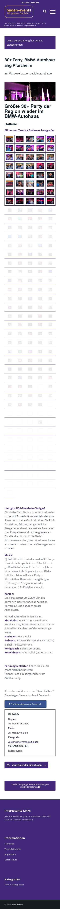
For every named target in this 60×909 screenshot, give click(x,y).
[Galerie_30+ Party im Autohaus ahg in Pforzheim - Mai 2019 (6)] (9, 148)
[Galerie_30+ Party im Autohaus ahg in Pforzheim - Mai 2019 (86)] (9, 289)
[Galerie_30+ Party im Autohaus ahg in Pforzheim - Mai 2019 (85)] (50, 280)
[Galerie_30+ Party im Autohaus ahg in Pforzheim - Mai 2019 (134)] (30, 369)
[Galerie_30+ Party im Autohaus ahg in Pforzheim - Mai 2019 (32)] (20, 192)
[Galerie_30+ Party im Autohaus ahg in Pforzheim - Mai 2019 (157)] (9, 413)
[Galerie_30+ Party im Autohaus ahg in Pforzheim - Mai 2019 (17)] (20, 165)
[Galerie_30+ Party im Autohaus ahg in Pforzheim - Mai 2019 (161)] (50, 413)
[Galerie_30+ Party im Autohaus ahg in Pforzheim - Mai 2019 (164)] (30, 422)
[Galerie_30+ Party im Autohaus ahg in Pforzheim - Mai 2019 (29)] (40, 183)
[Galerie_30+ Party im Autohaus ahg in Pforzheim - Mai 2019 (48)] (30, 218)
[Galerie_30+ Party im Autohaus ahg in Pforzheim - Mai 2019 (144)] (30, 386)
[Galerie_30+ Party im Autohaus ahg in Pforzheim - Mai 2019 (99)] (30, 307)
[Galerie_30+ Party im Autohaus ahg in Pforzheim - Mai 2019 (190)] (40, 466)
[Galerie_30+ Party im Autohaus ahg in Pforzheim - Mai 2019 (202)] (9, 492)
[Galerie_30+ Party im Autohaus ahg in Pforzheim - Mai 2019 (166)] (50, 422)
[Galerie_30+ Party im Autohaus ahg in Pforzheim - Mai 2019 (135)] (40, 369)
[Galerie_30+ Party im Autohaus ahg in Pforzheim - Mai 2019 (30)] (50, 183)
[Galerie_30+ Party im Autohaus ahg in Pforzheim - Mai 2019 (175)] (40, 439)
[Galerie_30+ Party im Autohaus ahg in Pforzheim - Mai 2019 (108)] (20, 324)
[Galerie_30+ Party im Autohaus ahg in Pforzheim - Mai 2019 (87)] (20, 289)
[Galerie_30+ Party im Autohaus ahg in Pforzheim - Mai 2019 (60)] (50, 236)
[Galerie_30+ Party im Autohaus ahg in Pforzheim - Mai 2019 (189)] (30, 466)
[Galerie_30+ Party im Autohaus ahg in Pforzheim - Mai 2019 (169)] (30, 430)
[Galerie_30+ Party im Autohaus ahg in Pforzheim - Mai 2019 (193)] (20, 475)
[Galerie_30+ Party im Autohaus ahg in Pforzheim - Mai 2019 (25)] (50, 174)
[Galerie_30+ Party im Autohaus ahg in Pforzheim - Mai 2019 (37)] (20, 201)
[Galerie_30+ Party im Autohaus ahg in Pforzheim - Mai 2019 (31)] (9, 192)
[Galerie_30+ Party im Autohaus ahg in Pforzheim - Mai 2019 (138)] (20, 377)
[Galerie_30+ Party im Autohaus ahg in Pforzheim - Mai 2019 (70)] (9, 263)
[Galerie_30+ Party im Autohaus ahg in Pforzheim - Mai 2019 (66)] (9, 254)
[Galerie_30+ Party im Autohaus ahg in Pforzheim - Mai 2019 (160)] (40, 413)
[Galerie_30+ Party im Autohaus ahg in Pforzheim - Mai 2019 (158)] (20, 413)
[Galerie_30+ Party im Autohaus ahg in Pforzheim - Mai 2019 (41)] (9, 210)
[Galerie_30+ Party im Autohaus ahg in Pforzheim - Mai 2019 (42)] (20, 210)
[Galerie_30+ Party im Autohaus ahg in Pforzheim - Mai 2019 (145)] (40, 386)
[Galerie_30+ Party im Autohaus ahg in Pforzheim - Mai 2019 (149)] (30, 395)
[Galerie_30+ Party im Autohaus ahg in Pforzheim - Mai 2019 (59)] (40, 236)
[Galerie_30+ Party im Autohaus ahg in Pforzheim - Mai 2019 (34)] (40, 192)
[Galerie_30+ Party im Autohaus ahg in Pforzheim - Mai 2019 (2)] (20, 139)
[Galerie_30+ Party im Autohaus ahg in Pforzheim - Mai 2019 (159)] (30, 413)
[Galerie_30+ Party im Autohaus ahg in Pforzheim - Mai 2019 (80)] (50, 271)
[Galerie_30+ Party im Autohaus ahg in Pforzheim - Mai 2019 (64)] (40, 245)
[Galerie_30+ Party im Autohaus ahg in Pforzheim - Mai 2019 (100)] (40, 307)
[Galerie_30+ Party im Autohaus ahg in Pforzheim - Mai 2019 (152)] (20, 404)
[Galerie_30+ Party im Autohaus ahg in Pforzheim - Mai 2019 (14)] (40, 157)
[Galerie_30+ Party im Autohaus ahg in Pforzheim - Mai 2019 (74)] (40, 263)
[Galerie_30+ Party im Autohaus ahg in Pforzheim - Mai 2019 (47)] (20, 218)
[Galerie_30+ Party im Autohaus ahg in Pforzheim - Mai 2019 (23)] (30, 174)
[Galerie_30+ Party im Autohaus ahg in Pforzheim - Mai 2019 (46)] (9, 218)
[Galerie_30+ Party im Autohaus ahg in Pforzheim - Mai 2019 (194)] (30, 475)
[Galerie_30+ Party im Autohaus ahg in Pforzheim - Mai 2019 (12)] (20, 157)
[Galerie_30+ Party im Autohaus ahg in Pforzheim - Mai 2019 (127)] (9, 360)
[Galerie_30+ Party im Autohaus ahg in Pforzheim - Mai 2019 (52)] (20, 227)
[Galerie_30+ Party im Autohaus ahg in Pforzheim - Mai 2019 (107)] (9, 324)
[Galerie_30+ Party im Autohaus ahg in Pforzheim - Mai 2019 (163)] (20, 422)
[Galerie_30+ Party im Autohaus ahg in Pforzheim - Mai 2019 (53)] (30, 227)
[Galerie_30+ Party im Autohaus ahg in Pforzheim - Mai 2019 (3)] (30, 139)
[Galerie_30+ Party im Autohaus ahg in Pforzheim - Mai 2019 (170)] (40, 430)
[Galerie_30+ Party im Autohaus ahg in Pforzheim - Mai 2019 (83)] (30, 280)
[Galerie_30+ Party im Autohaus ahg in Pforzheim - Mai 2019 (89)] (40, 289)
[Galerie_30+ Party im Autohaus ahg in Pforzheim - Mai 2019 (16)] (9, 165)
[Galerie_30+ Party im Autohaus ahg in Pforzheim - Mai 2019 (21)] (9, 174)
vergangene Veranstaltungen (23, 741)
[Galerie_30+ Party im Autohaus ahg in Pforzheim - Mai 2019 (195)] (40, 475)
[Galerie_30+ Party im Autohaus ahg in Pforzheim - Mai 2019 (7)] (20, 148)
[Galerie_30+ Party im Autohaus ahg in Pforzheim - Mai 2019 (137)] (9, 377)
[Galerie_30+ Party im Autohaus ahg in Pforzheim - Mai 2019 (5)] (50, 139)
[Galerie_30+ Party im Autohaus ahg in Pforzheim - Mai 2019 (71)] (50, 254)
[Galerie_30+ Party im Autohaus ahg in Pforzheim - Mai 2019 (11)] (9, 157)
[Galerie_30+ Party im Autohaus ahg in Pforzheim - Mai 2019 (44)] (40, 210)
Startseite (9, 843)
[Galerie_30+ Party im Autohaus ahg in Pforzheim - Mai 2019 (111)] (50, 324)
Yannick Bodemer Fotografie (36, 130)
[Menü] (51, 11)
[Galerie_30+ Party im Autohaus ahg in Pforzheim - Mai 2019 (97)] (9, 307)
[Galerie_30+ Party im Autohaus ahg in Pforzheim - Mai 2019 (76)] (9, 271)
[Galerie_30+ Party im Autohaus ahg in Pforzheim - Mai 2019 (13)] (30, 157)
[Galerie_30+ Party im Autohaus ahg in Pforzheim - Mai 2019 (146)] (50, 386)
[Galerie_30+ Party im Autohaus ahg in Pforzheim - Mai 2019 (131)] (50, 360)
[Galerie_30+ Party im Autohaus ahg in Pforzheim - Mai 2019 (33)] (30, 192)
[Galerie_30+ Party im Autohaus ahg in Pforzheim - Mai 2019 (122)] (9, 351)
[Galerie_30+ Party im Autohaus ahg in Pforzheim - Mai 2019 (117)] (9, 342)
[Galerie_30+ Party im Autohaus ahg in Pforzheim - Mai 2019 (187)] (9, 466)
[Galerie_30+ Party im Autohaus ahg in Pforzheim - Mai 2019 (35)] (50, 192)
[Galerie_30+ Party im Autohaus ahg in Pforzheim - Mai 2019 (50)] (50, 218)
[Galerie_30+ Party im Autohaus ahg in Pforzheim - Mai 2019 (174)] (30, 439)
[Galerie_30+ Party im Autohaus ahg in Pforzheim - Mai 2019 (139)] (30, 377)
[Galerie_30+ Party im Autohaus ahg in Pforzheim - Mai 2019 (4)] (40, 139)
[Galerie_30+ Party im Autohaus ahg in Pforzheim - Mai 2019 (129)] (30, 360)
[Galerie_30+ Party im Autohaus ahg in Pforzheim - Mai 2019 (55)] (50, 227)
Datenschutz (10, 859)
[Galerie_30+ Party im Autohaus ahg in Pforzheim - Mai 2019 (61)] (9, 245)
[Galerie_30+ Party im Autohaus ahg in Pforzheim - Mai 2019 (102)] (9, 316)
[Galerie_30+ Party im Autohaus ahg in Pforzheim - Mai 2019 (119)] (30, 342)
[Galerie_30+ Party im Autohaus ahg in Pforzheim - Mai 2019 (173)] (20, 439)
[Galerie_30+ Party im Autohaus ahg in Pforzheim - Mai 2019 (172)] (9, 439)
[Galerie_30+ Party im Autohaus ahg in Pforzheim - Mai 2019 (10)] (50, 148)
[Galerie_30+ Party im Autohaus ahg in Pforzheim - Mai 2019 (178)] (20, 448)
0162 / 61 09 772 (32, 2)
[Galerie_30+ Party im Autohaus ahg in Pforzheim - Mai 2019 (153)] (9, 404)
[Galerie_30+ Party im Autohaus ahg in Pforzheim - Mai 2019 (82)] (20, 280)
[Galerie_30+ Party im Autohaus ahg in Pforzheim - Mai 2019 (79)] (40, 271)
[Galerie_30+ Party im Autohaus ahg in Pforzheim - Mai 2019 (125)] (40, 351)
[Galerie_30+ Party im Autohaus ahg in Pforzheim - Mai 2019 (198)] (20, 483)
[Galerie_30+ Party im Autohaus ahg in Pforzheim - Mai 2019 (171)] (50, 430)
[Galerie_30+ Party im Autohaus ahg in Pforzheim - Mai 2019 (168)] (20, 430)
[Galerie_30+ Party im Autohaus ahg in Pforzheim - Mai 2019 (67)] (20, 254)
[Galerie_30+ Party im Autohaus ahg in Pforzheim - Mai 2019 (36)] (9, 201)
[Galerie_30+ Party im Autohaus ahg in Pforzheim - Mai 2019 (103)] (20, 316)
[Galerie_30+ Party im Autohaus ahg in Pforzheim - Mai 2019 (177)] (9, 448)
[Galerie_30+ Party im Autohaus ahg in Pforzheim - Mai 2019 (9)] (40, 148)
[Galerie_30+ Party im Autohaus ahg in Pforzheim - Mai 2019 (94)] (30, 298)
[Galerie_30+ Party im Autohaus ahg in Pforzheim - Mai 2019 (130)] (40, 360)
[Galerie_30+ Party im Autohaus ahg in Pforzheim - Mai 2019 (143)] (20, 386)
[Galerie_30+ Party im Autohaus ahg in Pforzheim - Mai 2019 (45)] (50, 210)
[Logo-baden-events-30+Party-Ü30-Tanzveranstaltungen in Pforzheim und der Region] (24, 11)
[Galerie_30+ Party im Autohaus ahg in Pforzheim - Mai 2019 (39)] (40, 201)
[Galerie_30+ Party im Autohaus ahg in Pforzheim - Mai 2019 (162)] (9, 422)
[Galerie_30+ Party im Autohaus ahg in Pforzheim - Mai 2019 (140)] (40, 377)
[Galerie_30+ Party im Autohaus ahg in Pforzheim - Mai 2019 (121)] (50, 342)
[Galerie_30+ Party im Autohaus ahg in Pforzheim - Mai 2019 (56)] (9, 236)
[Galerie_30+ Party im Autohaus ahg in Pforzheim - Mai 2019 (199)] (30, 483)
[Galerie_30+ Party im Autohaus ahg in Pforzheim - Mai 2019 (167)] (9, 430)
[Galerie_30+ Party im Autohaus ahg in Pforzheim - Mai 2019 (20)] (50, 165)
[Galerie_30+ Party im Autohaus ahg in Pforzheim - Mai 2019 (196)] (50, 475)
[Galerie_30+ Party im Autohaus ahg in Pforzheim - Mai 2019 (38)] (30, 201)
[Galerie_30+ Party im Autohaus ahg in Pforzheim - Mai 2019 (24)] (40, 174)
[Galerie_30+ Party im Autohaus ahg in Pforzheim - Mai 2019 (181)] (50, 448)
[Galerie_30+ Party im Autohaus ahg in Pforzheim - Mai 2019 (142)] (9, 386)
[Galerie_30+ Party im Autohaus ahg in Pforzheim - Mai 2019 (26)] (9, 183)
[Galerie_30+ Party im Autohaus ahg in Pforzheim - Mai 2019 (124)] (30, 351)
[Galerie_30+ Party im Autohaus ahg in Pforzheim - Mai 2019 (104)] (30, 316)
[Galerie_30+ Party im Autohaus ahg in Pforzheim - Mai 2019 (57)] (20, 236)
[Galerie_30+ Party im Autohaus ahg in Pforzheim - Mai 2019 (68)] (30, 254)
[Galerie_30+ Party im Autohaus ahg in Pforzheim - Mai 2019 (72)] (20, 263)
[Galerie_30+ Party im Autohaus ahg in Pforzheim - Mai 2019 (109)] (30, 324)
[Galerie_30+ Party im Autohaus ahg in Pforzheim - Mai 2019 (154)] (30, 404)
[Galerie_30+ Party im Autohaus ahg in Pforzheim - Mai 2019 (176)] (50, 439)
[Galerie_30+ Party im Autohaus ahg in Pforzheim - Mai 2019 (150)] (40, 395)
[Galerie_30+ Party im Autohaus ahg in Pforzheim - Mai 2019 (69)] (40, 254)
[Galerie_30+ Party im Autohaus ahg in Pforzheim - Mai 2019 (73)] (30, 263)
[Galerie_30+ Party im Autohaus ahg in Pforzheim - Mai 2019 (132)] (9, 369)
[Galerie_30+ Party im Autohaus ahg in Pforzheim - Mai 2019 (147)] (9, 395)
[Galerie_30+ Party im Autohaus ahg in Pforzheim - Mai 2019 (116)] (50, 333)
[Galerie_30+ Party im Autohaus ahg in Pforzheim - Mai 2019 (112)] (9, 333)
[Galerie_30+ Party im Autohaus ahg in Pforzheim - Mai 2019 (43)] (30, 210)
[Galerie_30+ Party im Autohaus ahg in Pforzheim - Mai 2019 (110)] (40, 324)
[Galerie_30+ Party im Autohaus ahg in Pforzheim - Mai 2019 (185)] (40, 457)
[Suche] (43, 11)
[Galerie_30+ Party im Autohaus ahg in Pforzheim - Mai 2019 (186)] (50, 457)
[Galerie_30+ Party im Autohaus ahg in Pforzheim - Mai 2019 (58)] (30, 236)
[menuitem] (43, 11)
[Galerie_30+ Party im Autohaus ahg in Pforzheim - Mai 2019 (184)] (30, 457)
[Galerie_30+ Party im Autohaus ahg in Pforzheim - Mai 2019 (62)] (20, 245)
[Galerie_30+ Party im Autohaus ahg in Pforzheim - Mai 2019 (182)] (9, 457)
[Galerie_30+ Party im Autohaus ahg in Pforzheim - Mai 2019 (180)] (40, 448)
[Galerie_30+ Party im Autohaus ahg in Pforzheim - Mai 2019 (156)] (50, 404)
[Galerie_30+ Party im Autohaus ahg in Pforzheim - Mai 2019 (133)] (20, 369)
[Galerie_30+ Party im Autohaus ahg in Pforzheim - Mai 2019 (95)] (40, 298)
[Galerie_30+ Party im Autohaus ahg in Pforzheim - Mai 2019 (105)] (40, 316)
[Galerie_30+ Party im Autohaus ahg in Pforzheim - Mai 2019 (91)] (9, 298)
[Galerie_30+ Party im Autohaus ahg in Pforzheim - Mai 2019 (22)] (20, 174)
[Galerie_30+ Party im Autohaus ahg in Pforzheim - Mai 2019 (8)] (30, 148)
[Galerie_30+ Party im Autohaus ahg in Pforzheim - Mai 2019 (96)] (50, 298)
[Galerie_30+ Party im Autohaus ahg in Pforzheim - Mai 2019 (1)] (9, 139)
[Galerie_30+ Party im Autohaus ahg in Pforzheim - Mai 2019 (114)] (30, 333)
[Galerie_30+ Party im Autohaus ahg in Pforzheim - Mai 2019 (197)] (9, 483)
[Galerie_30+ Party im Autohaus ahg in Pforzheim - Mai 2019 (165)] (40, 422)
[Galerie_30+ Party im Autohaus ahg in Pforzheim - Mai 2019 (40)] (50, 201)
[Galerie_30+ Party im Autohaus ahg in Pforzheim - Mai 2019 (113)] (20, 333)
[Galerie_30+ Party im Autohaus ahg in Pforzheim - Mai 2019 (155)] (40, 404)
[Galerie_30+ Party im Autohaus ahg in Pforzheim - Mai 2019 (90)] (50, 289)
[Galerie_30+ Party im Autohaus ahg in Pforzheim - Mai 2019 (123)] (20, 351)
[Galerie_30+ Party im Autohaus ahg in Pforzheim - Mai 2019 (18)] (30, 165)
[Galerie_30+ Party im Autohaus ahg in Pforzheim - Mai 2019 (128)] (20, 360)
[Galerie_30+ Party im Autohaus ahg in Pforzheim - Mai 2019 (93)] (20, 298)
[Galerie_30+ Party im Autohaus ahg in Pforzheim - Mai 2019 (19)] (40, 165)
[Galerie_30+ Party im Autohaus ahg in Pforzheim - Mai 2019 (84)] (40, 280)
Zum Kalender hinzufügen (27, 765)
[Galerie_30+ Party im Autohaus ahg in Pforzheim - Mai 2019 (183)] (20, 457)
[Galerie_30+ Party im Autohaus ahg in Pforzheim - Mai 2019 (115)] (40, 333)
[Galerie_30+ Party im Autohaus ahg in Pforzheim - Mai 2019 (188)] (20, 466)
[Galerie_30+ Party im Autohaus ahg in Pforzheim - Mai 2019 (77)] (20, 271)
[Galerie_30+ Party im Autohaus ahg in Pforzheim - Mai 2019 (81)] (9, 280)
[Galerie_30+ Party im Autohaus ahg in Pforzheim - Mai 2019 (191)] (50, 466)
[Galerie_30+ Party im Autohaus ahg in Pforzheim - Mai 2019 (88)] (30, 289)
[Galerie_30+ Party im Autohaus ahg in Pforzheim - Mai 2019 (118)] (20, 342)
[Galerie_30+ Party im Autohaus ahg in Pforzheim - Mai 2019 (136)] (50, 369)
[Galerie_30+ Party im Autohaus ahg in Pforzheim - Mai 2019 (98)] (20, 307)
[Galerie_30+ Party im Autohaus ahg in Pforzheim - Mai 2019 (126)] (50, 351)
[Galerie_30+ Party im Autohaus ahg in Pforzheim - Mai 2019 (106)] (50, 316)
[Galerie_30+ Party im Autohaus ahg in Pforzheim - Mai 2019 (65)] (50, 245)
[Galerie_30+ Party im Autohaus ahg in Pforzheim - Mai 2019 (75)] (50, 263)
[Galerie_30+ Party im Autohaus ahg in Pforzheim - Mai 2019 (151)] (50, 395)
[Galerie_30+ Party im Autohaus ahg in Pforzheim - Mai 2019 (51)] (9, 227)
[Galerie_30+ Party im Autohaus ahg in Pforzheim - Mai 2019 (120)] (40, 342)
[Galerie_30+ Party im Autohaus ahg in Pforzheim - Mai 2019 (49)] (40, 218)
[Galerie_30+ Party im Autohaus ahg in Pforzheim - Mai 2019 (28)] (30, 183)
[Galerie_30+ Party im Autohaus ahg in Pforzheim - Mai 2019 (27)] (20, 183)
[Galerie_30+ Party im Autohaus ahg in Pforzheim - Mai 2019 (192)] (9, 475)
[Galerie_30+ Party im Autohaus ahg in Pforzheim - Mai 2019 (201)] (50, 483)
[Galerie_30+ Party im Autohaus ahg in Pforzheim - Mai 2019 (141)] (50, 377)
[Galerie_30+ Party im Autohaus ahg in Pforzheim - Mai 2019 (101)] (50, 307)
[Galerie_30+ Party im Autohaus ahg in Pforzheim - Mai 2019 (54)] (40, 227)
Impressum (10, 854)
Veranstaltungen (12, 848)
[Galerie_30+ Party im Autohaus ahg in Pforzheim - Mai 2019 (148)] (20, 395)
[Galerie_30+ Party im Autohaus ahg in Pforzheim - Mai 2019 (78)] (30, 271)
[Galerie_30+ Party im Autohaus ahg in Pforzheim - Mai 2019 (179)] (30, 448)
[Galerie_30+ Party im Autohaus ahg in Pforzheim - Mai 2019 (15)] (50, 157)
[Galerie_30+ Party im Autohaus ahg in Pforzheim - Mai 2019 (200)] (40, 483)
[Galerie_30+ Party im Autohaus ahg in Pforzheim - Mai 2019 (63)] (30, 245)
